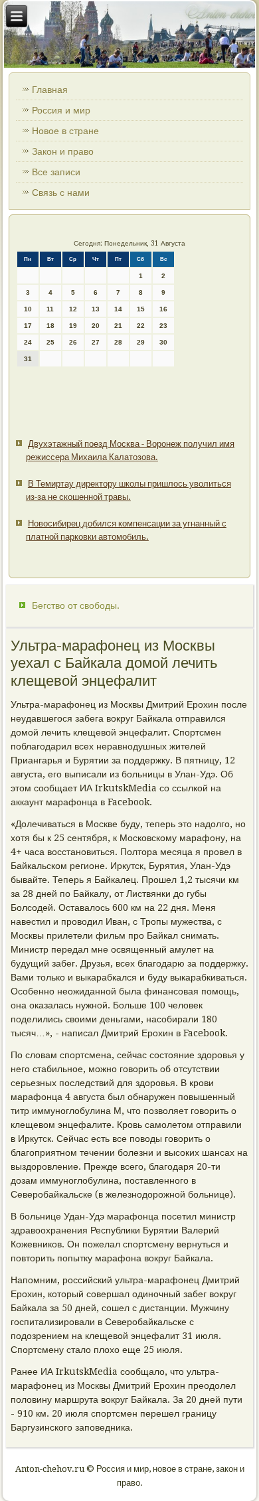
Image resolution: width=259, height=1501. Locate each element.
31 (28, 358)
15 (141, 309)
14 (118, 309)
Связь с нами (61, 192)
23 (163, 325)
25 (50, 342)
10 (28, 309)
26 (73, 342)
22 (141, 325)
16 (163, 309)
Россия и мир (61, 110)
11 (50, 309)
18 (50, 325)
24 (28, 342)
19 (73, 325)
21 (118, 325)
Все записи (56, 172)
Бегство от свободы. (76, 605)
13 (96, 309)
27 (96, 342)
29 (141, 342)
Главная (50, 89)
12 (73, 309)
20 (96, 325)
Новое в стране (65, 130)
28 (118, 342)
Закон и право (63, 151)
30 (163, 342)
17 (28, 325)
